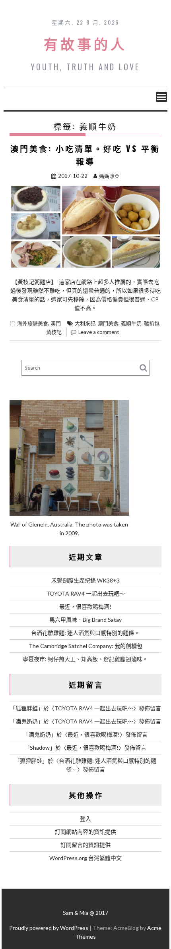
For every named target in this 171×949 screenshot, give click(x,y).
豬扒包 (151, 323)
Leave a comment (98, 332)
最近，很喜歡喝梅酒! (85, 606)
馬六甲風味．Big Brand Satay (85, 619)
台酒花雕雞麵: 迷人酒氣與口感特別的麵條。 (85, 632)
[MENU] (161, 96)
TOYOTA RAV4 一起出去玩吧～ (85, 593)
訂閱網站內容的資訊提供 (85, 831)
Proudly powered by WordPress (48, 927)
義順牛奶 (131, 323)
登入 (85, 818)
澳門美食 (108, 323)
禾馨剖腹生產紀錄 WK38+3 (85, 580)
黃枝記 (54, 332)
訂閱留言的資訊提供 (85, 844)
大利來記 (85, 323)
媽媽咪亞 (109, 176)
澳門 (56, 323)
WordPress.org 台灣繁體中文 (85, 857)
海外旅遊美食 (32, 323)
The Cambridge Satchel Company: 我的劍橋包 (85, 645)
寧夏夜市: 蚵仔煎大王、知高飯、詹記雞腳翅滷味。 (85, 659)
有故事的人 (85, 43)
